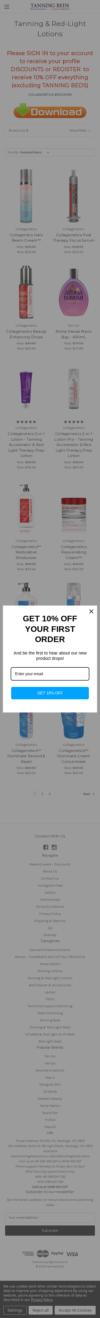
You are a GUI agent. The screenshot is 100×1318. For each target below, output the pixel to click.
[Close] (91, 611)
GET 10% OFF (50, 693)
